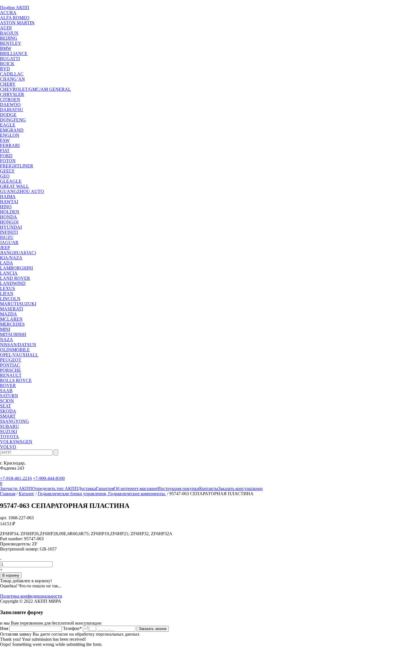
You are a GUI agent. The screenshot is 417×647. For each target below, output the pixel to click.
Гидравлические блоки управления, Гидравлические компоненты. (102, 493)
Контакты (208, 488)
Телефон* (72, 628)
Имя (4, 628)
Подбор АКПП (14, 7)
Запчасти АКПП (16, 488)
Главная (7, 493)
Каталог (26, 493)
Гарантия (105, 488)
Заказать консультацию (240, 488)
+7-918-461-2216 (16, 478)
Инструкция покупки (178, 488)
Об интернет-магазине (135, 488)
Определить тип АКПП (55, 488)
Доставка (87, 488)
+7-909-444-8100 (49, 478)
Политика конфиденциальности (31, 596)
